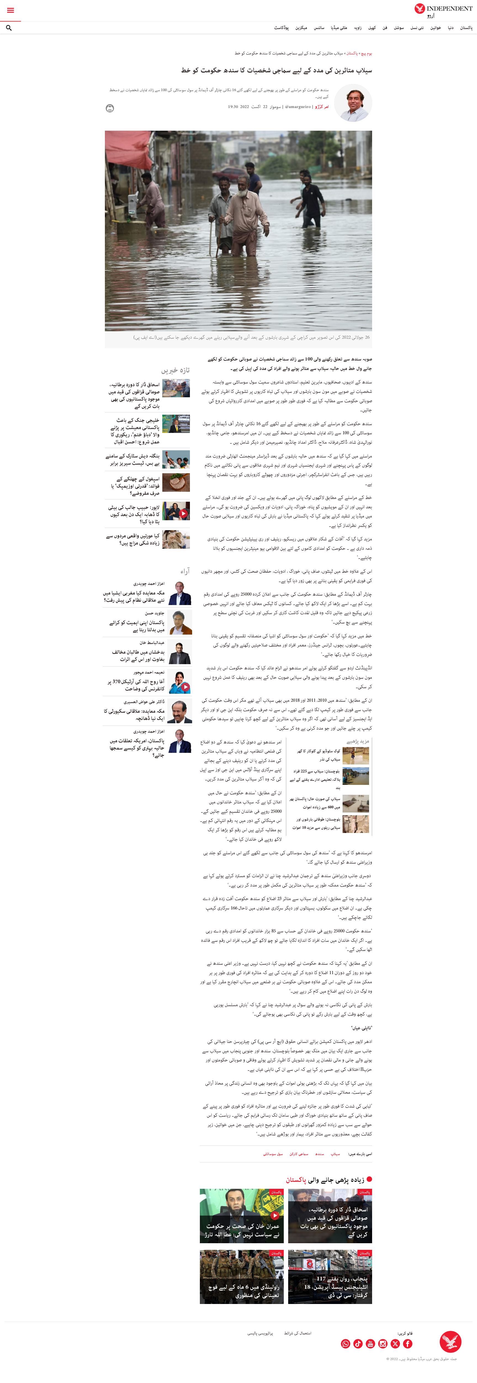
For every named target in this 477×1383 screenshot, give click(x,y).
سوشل (399, 28)
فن (385, 28)
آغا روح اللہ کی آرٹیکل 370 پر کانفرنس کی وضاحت (136, 685)
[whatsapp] (345, 1343)
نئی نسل (417, 28)
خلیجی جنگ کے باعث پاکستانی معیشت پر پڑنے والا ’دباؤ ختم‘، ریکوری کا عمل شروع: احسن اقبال (135, 431)
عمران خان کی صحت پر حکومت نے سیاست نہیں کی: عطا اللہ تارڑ (242, 1230)
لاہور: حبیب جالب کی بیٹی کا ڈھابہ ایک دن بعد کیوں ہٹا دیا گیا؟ (134, 515)
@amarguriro (298, 107)
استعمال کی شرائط (297, 1333)
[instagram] (383, 1343)
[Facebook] (407, 1343)
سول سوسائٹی (273, 1154)
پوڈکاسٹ (281, 28)
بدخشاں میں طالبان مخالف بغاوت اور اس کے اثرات (138, 655)
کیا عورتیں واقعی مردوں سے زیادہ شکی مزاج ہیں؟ (133, 539)
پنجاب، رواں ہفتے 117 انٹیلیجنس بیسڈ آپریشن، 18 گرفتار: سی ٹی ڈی (336, 1287)
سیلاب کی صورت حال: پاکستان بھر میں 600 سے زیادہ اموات (314, 803)
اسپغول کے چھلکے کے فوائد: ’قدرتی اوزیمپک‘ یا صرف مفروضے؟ (135, 486)
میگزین (301, 28)
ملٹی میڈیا (339, 28)
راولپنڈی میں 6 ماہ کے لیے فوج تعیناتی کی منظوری (243, 1291)
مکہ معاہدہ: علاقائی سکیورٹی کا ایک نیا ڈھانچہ (134, 715)
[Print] (110, 108)
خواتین (435, 28)
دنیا (451, 28)
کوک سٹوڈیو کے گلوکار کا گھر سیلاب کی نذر (318, 755)
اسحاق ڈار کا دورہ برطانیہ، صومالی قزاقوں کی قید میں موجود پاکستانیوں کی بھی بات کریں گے (334, 1222)
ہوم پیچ (366, 53)
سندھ (319, 1154)
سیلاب (335, 1154)
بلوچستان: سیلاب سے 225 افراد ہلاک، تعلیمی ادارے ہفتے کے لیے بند (315, 779)
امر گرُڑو (321, 107)
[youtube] (370, 1343)
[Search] (9, 28)
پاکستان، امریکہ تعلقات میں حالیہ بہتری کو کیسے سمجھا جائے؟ (137, 748)
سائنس (319, 28)
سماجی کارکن (299, 1154)
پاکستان (466, 28)
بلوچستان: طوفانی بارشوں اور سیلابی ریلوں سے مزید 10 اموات (316, 823)
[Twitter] (395, 1343)
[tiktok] (358, 1343)
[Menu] (10, 11)
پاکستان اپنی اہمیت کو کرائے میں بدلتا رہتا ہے (137, 626)
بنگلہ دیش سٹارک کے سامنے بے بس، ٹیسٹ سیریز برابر (132, 459)
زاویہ (358, 28)
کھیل (372, 28)
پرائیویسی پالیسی (260, 1333)
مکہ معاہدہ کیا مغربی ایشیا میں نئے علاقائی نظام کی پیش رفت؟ (134, 596)
